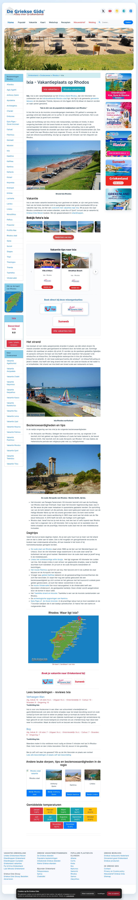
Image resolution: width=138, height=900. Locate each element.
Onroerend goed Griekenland (116, 858)
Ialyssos (10, 145)
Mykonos (74, 869)
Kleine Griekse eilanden (46, 863)
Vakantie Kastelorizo (11, 404)
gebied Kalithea (48, 575)
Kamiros (10, 167)
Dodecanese (45, 75)
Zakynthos (75, 879)
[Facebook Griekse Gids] (124, 11)
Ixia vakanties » (51, 89)
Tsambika (11, 273)
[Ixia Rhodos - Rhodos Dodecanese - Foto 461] (52, 227)
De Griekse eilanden (45, 856)
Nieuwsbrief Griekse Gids (114, 874)
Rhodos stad (12, 235)
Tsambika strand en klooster (45, 593)
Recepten (65, 22)
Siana (9, 241)
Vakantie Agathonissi (11, 362)
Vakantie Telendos (10, 457)
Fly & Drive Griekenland (13, 866)
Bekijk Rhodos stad (34, 793)
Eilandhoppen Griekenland (14, 858)
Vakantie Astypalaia (11, 370)
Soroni (9, 246)
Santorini (74, 871)
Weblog (92, 22)
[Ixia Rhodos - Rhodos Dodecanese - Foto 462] (35, 227)
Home (11, 22)
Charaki (10, 111)
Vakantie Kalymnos (11, 383)
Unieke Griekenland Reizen (15, 856)
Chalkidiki (41, 876)
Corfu (73, 861)
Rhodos (56, 75)
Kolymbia (10, 182)
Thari (9, 257)
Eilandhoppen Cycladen (13, 861)
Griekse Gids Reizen (35, 213)
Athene (73, 858)
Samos (73, 876)
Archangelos (12, 106)
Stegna (10, 251)
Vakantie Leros (13, 416)
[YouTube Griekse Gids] (110, 11)
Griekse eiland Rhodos (68, 96)
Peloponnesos (43, 871)
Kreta (73, 863)
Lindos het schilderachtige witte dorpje (47, 559)
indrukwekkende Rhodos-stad (54, 98)
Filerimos (10, 135)
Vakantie (33, 22)
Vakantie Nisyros (13, 427)
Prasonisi (10, 225)
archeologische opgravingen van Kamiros (50, 598)
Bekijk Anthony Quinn (54, 793)
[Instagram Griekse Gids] (117, 11)
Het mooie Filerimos (39, 570)
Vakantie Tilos (12, 464)
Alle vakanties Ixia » (63, 331)
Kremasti (10, 188)
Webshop (53, 22)
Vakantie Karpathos (11, 391)
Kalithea (10, 161)
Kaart (42, 22)
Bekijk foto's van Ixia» (63, 237)
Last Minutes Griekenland (14, 869)
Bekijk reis (47, 287)
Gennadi (10, 140)
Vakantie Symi (12, 450)
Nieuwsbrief (79, 22)
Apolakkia (11, 100)
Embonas (10, 116)
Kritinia (9, 193)
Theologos (11, 262)
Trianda (10, 267)
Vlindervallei (12, 278)
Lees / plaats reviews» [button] (14, 343)
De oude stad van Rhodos (41, 549)
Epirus (39, 874)
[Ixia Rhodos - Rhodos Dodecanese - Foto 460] (69, 227)
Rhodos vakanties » (73, 89)
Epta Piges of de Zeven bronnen (44, 601)
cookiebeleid (70, 896)
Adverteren (8, 879)
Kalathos (10, 156)
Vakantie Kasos (13, 398)
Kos (72, 866)
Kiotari (9, 177)
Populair (21, 22)
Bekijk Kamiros (73, 794)
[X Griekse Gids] (103, 11)
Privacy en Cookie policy (114, 871)
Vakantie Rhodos (13, 445)
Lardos (9, 204)
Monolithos (11, 214)
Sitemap (107, 876)
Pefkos (9, 220)
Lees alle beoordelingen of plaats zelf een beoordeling (49, 755)
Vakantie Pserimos (10, 438)
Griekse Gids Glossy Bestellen (16, 876)
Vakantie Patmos (13, 432)
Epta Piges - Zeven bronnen (13, 122)
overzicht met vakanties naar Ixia (65, 208)
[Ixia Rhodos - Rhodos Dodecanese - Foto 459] (86, 227)
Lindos (9, 209)
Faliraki (10, 129)
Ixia (8, 151)
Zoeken (128, 22)
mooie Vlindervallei (41, 585)
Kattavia (10, 172)
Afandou (10, 84)
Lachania (10, 198)
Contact (107, 869)
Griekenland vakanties (13, 863)
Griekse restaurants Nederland (116, 856)
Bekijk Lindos (92, 794)
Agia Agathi (11, 90)
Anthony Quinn (13, 95)
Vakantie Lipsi (12, 421)
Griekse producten (111, 861)
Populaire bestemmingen (47, 858)
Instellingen (101, 893)
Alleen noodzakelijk (88, 893)
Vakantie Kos (12, 411)
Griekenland (33, 75)
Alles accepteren (113, 893)
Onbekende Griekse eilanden (48, 861)
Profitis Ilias (11, 230)
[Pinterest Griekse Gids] (131, 11)
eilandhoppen (77, 213)
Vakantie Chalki (13, 376)
